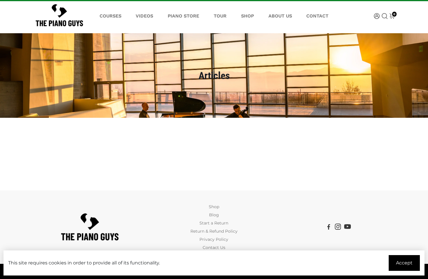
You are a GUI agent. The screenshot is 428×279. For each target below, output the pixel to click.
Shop (214, 206)
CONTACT (317, 16)
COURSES (110, 16)
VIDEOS (144, 16)
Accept (404, 263)
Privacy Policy (213, 239)
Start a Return (213, 223)
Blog (214, 215)
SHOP (247, 16)
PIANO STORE (183, 16)
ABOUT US (280, 16)
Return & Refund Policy (214, 231)
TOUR (220, 16)
